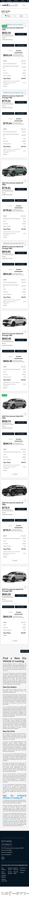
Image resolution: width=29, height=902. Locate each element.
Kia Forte (5, 706)
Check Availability (20, 45)
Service (10, 865)
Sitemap (14, 893)
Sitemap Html (18, 893)
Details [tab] (10, 51)
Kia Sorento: (5, 753)
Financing (16, 865)
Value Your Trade (20, 34)
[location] (27, 1)
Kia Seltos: (5, 784)
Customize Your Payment (8, 45)
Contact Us (7, 844)
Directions (22, 870)
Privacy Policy (6, 893)
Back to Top (24, 651)
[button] (25, 94)
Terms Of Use (10, 893)
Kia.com (22, 872)
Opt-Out (25, 893)
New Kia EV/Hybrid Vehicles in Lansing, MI (14, 797)
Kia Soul (4, 773)
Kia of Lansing (3, 893)
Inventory (4, 865)
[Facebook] (2, 858)
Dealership (24, 865)
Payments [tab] (18, 51)
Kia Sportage (6, 741)
